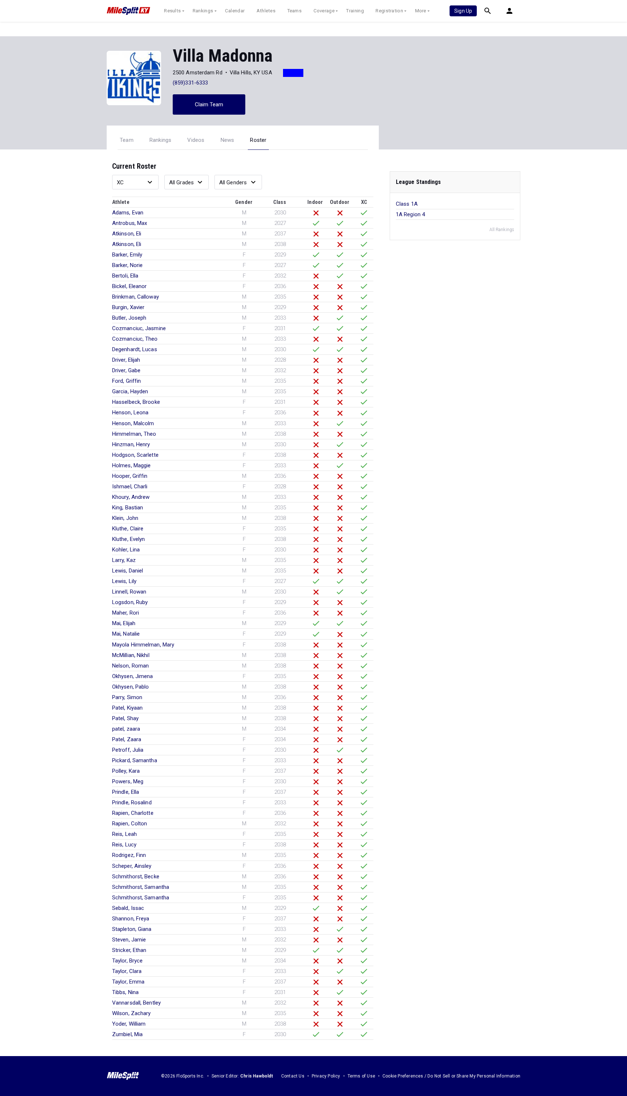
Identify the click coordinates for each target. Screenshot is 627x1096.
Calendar (235, 10)
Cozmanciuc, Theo (135, 339)
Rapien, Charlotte (132, 813)
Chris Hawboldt (256, 1076)
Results (172, 10)
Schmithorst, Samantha (140, 887)
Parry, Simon (127, 697)
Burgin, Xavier (128, 307)
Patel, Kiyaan (127, 708)
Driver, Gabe (126, 370)
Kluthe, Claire (127, 528)
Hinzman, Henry (131, 444)
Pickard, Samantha (134, 760)
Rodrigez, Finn (129, 855)
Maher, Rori (125, 612)
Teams (294, 10)
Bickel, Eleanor (129, 286)
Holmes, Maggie (131, 465)
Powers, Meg (127, 781)
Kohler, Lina (126, 549)
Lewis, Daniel (127, 570)
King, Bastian (127, 507)
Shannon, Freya (130, 918)
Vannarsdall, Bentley (136, 1002)
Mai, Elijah (123, 623)
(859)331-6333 (190, 82)
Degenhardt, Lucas (134, 349)
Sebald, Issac (128, 908)
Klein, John (125, 518)
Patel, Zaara (126, 739)
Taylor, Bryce (127, 960)
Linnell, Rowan (129, 591)
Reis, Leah (124, 834)
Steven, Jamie (129, 939)
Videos (195, 140)
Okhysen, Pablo (130, 687)
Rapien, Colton (129, 823)
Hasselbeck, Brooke (136, 402)
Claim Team (209, 104)
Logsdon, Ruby (130, 602)
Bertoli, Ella (125, 275)
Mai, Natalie (126, 634)
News (227, 140)
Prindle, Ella (125, 792)
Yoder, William (129, 1024)
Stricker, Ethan (129, 950)
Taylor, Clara (127, 971)
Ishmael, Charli (130, 486)
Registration (389, 10)
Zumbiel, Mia (127, 1034)
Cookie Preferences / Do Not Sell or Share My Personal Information (451, 1076)
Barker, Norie (127, 265)
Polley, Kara (126, 771)
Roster (258, 140)
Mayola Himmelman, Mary (143, 644)
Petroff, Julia (127, 750)
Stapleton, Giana (132, 929)
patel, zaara (126, 729)
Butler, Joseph (129, 318)
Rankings (203, 10)
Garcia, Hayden (130, 391)
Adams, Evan (127, 212)
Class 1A (407, 204)
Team (127, 140)
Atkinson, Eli (126, 233)
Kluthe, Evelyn (128, 539)
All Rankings (501, 229)
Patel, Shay (125, 718)
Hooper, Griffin (130, 476)
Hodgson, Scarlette (135, 455)
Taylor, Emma (128, 981)
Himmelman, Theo (134, 434)
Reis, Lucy (124, 844)
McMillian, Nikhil (130, 655)
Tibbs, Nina (125, 992)
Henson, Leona (130, 412)
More (420, 10)
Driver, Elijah (126, 360)
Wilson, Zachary (131, 1013)
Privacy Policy (326, 1076)
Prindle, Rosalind (132, 802)
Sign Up (463, 11)
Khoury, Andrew (130, 497)
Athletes (266, 10)
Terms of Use (361, 1076)
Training (355, 10)
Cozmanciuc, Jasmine (139, 328)
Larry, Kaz (124, 560)
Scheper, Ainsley (132, 866)
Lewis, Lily (124, 581)
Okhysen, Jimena (132, 676)
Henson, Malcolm (133, 423)
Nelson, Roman (130, 665)
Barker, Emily (127, 254)
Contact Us (292, 1076)
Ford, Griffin (126, 381)
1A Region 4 (410, 214)
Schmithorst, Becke (135, 876)
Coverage (324, 10)
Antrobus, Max (129, 223)
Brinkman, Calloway (135, 297)
